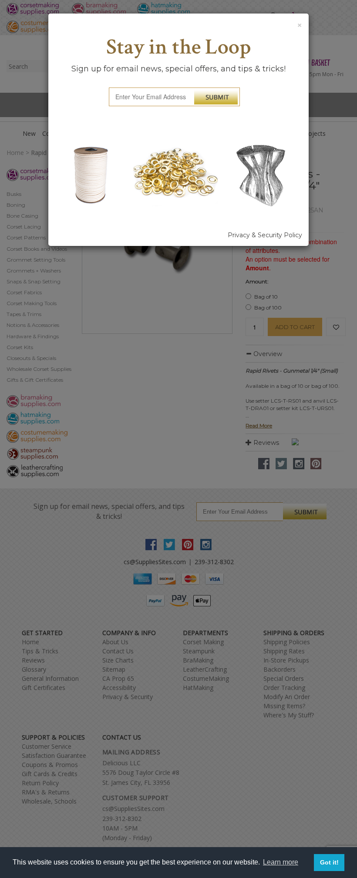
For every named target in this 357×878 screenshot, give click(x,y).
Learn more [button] (280, 862)
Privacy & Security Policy (265, 235)
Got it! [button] (329, 862)
